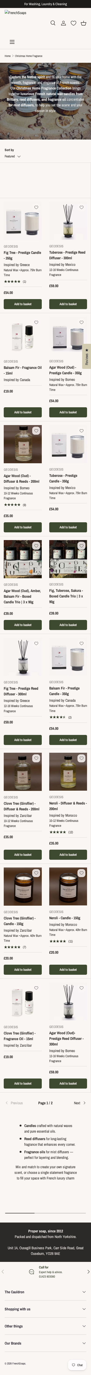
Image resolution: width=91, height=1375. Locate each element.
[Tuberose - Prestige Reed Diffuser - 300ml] (68, 221)
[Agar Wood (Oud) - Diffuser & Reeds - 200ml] (23, 444)
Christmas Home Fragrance (28, 56)
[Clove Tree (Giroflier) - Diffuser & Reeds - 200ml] (23, 772)
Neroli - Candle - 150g (64, 917)
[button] (83, 23)
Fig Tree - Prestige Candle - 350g (22, 255)
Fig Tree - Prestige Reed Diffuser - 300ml (21, 691)
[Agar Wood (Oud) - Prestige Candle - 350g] (68, 336)
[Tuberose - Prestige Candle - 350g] (68, 444)
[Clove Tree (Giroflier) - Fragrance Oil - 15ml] (23, 1001)
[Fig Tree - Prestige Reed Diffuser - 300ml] (23, 657)
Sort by (9, 150)
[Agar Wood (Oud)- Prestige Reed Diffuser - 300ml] (68, 1001)
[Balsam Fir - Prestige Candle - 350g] (68, 657)
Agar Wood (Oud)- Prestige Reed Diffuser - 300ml (66, 1038)
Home (7, 56)
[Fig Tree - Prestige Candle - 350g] (23, 221)
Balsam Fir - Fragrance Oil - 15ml (23, 370)
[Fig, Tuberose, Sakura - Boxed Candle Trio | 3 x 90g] (68, 559)
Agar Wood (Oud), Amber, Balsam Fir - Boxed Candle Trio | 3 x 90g (22, 596)
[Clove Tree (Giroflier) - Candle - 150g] (23, 886)
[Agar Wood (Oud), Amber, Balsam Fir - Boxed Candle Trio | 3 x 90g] (23, 559)
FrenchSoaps (18, 1363)
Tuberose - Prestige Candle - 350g (63, 478)
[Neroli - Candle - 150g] (68, 886)
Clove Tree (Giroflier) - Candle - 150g (19, 920)
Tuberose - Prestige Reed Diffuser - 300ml (67, 255)
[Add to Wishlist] (36, 207)
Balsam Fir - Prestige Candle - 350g (64, 691)
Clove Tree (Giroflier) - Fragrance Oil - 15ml (19, 1035)
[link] (18, 1103)
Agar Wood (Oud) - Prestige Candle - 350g (65, 370)
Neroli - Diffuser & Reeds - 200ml (68, 806)
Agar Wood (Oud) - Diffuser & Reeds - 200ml (21, 478)
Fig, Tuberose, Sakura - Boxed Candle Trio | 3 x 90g (66, 596)
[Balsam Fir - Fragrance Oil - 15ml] (23, 336)
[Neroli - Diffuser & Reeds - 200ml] (68, 772)
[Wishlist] (73, 23)
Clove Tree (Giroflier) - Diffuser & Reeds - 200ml (21, 806)
